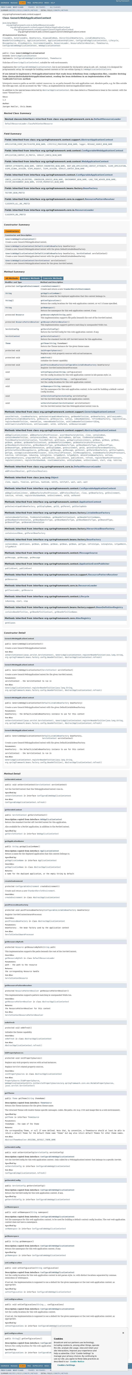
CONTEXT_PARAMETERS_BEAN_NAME (50, 166)
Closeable (7, 38)
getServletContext (49, 336)
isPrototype (21, 455)
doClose (76, 437)
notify (54, 482)
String (8, 293)
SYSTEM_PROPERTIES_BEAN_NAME (50, 182)
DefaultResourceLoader (107, 119)
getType (8, 453)
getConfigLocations (50, 300)
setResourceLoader (77, 424)
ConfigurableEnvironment (27, 286)
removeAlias (35, 421)
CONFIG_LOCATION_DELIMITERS (18, 179)
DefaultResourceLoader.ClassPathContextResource (28, 124)
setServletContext (49, 403)
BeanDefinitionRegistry (14, 41)
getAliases (60, 440)
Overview (5, 3)
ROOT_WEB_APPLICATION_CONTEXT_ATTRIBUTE (86, 166)
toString (117, 460)
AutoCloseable (20, 38)
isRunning (33, 455)
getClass (35, 482)
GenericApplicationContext (24, 56)
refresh (89, 458)
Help (53, 3)
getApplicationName (50, 293)
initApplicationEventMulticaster (30, 453)
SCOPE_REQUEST (34, 169)
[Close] (123, 1333)
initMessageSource (82, 453)
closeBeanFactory (28, 416)
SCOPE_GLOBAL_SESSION (15, 169)
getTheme (45, 343)
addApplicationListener (16, 435)
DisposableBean (50, 38)
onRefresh (45, 358)
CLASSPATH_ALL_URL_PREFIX (17, 204)
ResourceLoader (61, 43)
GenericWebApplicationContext (19, 239)
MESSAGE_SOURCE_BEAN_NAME (100, 144)
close (88, 435)
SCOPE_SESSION (50, 169)
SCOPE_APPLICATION (117, 166)
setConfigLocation (49, 372)
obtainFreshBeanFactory (91, 455)
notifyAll (64, 482)
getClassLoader (114, 416)
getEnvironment (70, 448)
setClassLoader (41, 424)
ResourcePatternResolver (82, 43)
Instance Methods (30, 278)
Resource (20, 315)
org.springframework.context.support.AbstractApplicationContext (40, 27)
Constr (26, 10)
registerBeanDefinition (16, 421)
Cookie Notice (76, 1361)
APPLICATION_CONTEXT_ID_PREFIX (20, 155)
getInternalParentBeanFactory (100, 448)
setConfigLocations (50, 379)
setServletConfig (49, 396)
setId (53, 424)
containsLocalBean (38, 437)
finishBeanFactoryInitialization (21, 440)
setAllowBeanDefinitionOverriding (82, 421)
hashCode (45, 482)
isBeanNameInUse (82, 419)
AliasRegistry (24, 43)
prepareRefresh (33, 458)
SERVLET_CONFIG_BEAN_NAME (49, 155)
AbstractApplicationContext (97, 140)
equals (15, 482)
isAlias (68, 419)
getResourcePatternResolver (54, 322)
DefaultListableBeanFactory (48, 246)
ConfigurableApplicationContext (91, 41)
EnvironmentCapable (43, 43)
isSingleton (45, 455)
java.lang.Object (10, 23)
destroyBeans (65, 437)
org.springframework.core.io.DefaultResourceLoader (30, 25)
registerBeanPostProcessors (108, 458)
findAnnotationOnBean (92, 437)
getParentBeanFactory (96, 450)
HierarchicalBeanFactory (71, 38)
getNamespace (47, 308)
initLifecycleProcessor (59, 453)
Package (14, 3)
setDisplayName (74, 460)
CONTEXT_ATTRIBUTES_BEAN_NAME (19, 166)
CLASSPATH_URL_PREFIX (15, 215)
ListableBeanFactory (95, 38)
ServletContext (84, 253)
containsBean (99, 435)
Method (34, 10)
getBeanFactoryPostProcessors (87, 442)
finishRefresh (45, 440)
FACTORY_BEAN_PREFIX (15, 193)
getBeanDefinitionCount (35, 442)
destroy (53, 437)
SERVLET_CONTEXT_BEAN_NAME (71, 169)
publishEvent (48, 458)
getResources (56, 419)
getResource (42, 419)
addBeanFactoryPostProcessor (44, 435)
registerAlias (119, 419)
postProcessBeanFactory (52, 365)
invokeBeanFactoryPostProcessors (109, 453)
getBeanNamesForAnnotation (18, 445)
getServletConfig (49, 329)
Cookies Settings (66, 1365)
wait (73, 482)
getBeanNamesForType (42, 445)
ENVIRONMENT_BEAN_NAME (75, 179)
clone (7, 482)
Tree (29, 3)
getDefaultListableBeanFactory (20, 419)
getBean (96, 440)
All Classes (55, 7)
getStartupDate (116, 450)
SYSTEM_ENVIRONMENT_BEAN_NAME (19, 182)
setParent (62, 424)
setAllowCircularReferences (18, 424)
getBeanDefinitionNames (59, 442)
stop (109, 460)
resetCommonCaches (56, 460)
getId (81, 448)
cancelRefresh (11, 416)
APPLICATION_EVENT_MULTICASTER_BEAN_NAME (25, 144)
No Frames (40, 7)
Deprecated (38, 3)
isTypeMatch (59, 455)
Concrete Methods (52, 278)
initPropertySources (50, 350)
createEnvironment (49, 286)
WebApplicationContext (49, 46)
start (102, 460)
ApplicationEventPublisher (61, 41)
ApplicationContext (36, 41)
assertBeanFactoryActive (71, 435)
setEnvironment (90, 460)
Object (54, 477)
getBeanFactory (98, 416)
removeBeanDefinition (53, 421)
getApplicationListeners (79, 440)
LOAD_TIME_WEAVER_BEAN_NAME (102, 179)
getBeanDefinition (80, 416)
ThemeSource (102, 43)
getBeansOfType (105, 445)
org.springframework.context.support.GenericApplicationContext (43, 30)
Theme (8, 343)
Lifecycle (113, 41)
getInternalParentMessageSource (20, 450)
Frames (31, 7)
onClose (108, 455)
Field (19, 10)
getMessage (43, 450)
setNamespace (47, 386)
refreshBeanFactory (101, 419)
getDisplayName (53, 448)
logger (82, 144)
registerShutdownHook (35, 460)
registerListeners (14, 460)
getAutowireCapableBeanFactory (54, 416)
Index (46, 3)
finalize (24, 482)
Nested (12, 10)
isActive (9, 455)
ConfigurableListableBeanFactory (80, 365)
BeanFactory (35, 38)
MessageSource (9, 43)
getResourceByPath (49, 315)
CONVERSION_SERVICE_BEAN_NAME (48, 179)
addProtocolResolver (15, 471)
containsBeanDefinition (16, 437)
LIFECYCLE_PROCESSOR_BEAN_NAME (62, 144)
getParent (79, 450)
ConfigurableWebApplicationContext (20, 46)
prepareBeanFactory (14, 458)
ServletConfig (12, 329)
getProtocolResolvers (37, 471)
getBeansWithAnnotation (33, 448)
